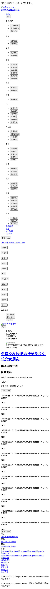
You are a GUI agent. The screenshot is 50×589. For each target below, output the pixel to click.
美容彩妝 (14, 149)
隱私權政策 (5, 537)
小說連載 (14, 218)
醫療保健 (14, 168)
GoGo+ (8, 14)
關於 (8, 391)
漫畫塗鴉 (14, 122)
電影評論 (14, 64)
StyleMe (14, 31)
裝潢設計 (14, 201)
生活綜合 (14, 203)
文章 (3, 391)
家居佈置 (14, 209)
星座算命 (14, 131)
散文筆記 (14, 224)
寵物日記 (14, 99)
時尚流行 (14, 151)
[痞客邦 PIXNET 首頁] (8, 324)
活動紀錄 (14, 174)
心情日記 (14, 140)
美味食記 (14, 53)
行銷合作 (4, 547)
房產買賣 (14, 206)
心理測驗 (14, 137)
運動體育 (14, 171)
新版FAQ (4, 542)
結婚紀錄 (14, 90)
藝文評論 (14, 76)
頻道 (8, 16)
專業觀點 (9, 226)
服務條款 (14, 537)
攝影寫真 (14, 111)
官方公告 (12, 542)
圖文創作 (14, 119)
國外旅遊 (14, 44)
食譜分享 (14, 55)
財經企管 (14, 186)
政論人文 (14, 221)
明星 (7, 229)
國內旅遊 (14, 41)
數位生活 (14, 108)
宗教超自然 (15, 134)
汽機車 (13, 116)
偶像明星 (14, 70)
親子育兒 (14, 88)
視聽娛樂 (14, 67)
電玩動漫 (14, 114)
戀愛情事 (14, 79)
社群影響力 (15, 28)
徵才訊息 (12, 547)
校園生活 (14, 154)
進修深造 (14, 183)
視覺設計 (14, 157)
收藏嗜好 (14, 198)
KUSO (13, 160)
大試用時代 (15, 25)
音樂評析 (14, 73)
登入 (8, 238)
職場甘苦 (14, 189)
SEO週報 (9, 231)
